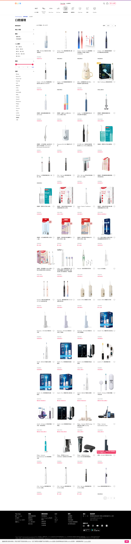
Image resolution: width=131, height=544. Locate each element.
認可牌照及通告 (71, 524)
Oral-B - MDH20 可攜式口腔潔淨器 (44, 362)
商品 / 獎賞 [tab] (18, 30)
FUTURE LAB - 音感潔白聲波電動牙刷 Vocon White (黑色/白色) (84, 145)
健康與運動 (25, 16)
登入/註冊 (112, 3)
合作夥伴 (68, 3)
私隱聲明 (70, 516)
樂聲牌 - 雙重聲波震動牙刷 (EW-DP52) (104, 113)
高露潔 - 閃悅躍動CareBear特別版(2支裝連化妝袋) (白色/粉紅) (44, 269)
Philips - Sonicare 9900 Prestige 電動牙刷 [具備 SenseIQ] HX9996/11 (84, 425)
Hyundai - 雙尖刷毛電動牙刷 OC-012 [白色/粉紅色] (43, 300)
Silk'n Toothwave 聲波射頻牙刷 (105, 82)
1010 (56, 518)
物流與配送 (44, 516)
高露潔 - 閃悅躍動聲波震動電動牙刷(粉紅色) (105, 176)
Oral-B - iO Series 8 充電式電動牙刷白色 (105, 393)
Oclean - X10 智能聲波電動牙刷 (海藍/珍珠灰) (64, 82)
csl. (55, 516)
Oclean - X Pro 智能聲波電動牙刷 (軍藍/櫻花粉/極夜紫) (105, 51)
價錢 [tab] (16, 61)
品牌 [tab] (16, 71)
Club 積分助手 (31, 522)
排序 (104, 25)
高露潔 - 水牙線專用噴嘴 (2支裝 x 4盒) (44, 238)
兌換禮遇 (30, 520)
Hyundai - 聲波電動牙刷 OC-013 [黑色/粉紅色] (64, 300)
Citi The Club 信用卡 (20, 520)
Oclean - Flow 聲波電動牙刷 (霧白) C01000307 (64, 51)
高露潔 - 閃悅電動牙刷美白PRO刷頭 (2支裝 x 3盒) (84, 238)
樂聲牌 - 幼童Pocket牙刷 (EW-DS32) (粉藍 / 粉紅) (64, 113)
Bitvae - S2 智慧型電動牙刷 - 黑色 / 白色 (44, 176)
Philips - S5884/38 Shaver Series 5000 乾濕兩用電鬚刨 (83, 456)
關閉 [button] (127, 541)
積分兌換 (30, 524)
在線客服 (43, 525)
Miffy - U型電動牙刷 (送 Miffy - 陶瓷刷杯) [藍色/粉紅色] (84, 82)
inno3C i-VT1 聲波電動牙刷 (104, 362)
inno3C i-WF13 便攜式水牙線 (84, 299)
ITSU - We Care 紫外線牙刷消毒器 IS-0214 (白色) (84, 176)
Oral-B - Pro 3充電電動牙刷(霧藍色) (64, 362)
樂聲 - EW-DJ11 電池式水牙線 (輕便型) (44, 51)
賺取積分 (30, 518)
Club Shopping (18, 16)
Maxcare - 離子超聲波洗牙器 (84, 268)
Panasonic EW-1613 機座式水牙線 (64, 145)
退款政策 (43, 521)
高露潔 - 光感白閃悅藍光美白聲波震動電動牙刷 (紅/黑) (64, 207)
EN (87, 516)
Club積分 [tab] (17, 44)
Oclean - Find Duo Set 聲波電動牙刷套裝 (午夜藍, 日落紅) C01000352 (84, 52)
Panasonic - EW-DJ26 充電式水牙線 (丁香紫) (64, 331)
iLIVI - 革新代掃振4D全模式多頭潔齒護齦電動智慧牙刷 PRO (105, 238)
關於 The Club (18, 516)
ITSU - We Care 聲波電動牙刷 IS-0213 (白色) (44, 487)
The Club (62, 3)
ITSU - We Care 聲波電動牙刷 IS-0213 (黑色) (64, 176)
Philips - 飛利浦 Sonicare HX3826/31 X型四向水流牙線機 (64, 456)
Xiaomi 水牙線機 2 (102, 268)
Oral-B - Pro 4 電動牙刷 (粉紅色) (105, 331)
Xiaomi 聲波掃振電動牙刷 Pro (104, 486)
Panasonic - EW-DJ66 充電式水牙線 (44, 331)
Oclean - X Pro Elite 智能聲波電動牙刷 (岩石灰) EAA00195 (44, 82)
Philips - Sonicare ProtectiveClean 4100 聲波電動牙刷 (44, 457)
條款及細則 (70, 520)
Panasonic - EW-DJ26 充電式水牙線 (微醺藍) (84, 331)
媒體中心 (17, 522)
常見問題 (43, 523)
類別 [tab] (16, 34)
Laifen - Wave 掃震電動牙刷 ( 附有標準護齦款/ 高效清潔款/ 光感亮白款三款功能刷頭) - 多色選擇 (64, 270)
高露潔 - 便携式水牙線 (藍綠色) (105, 144)
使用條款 (70, 518)
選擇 (33, 67)
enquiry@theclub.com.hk (96, 518)
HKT (56, 522)
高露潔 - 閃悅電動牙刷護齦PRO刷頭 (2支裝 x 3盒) (64, 238)
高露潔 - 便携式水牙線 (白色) (43, 206)
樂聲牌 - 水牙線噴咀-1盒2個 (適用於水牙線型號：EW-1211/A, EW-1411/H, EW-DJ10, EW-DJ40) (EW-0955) (44, 146)
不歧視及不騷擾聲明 (73, 522)
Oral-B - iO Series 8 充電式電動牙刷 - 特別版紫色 (44, 424)
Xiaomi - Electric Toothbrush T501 (84, 207)
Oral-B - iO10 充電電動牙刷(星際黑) (84, 362)
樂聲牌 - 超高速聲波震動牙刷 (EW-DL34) (43, 113)
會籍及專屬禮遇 (32, 516)
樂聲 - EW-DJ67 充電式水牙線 (104, 455)
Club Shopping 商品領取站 (46, 518)
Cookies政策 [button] (87, 541)
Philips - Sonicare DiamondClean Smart (102, 424)
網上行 (56, 520)
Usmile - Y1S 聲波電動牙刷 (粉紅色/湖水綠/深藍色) (84, 113)
